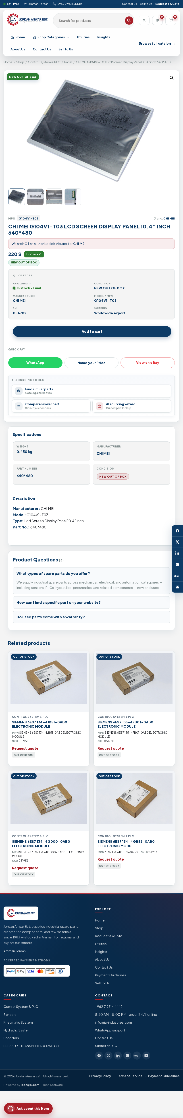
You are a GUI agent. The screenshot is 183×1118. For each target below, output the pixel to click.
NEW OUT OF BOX (113, 476)
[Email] (177, 587)
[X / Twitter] (177, 542)
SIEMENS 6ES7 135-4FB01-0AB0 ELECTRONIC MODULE (125, 724)
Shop (20, 62)
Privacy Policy (100, 1076)
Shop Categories (51, 37)
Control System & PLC (44, 62)
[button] (172, 78)
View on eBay (147, 362)
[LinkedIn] (177, 553)
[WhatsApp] (177, 564)
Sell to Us (146, 4)
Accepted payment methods (27, 960)
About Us (17, 49)
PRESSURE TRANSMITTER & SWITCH (31, 1046)
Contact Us (129, 4)
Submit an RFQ (106, 1046)
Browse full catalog (157, 43)
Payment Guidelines (110, 975)
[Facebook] (177, 530)
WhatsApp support (110, 1030)
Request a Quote (167, 4)
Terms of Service (129, 1076)
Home (20, 37)
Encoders (11, 1038)
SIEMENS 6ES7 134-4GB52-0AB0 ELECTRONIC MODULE (126, 843)
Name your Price (91, 363)
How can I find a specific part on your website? (59, 602)
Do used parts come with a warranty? (51, 617)
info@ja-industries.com (113, 1022)
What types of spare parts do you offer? (53, 573)
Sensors (10, 1014)
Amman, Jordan (38, 4)
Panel (68, 62)
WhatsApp (35, 362)
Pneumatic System (18, 1022)
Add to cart (92, 331)
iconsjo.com (30, 1085)
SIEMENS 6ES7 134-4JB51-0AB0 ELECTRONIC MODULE (39, 724)
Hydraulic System (17, 1030)
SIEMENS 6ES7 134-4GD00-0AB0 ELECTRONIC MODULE (41, 843)
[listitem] (99, 1055)
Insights (103, 37)
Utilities (83, 37)
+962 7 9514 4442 (69, 4)
